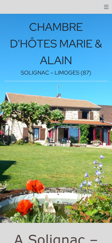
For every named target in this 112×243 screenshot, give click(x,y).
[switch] (106, 6)
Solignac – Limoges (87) (56, 73)
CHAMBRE (56, 26)
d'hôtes (34, 43)
